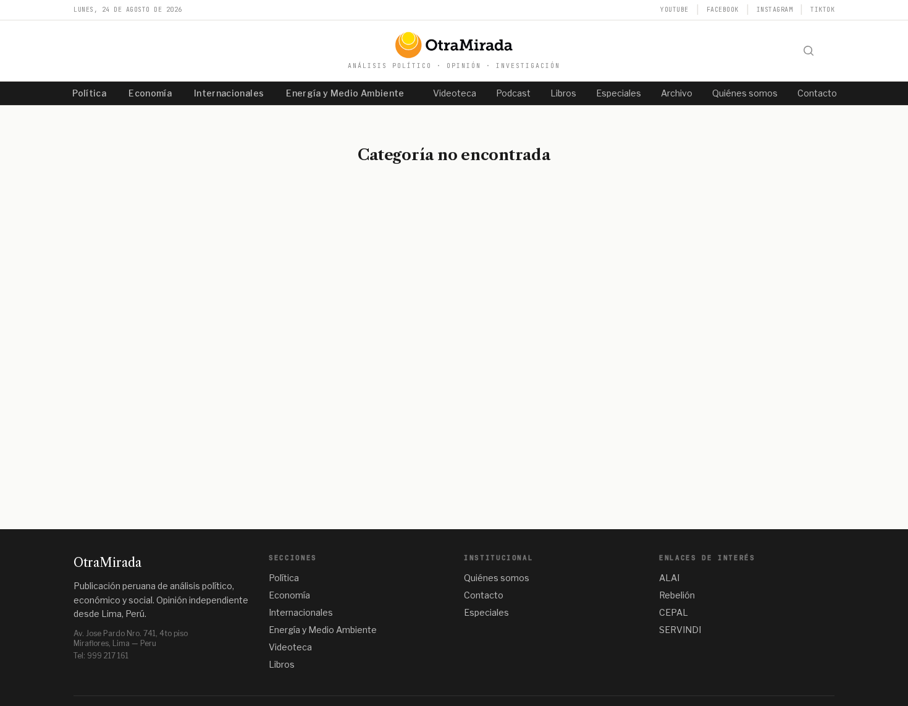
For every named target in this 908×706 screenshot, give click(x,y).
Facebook (723, 10)
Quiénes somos (745, 93)
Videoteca (454, 93)
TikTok (822, 10)
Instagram (775, 10)
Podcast (513, 93)
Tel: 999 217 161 (101, 655)
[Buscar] (808, 51)
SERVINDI (680, 629)
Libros (563, 93)
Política (89, 93)
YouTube (674, 10)
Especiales (618, 93)
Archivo (676, 93)
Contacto (817, 93)
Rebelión (677, 595)
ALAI (669, 577)
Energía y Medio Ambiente (345, 93)
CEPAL (673, 612)
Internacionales (229, 93)
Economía (150, 93)
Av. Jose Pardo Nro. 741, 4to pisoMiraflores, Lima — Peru (131, 638)
